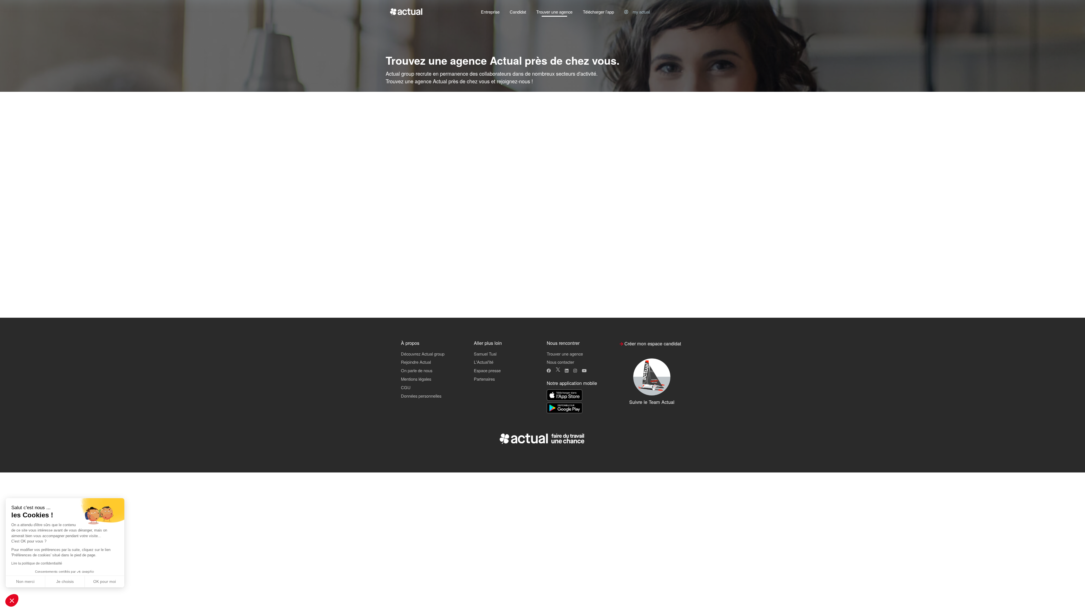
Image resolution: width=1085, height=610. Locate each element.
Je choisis (65, 581)
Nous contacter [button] (560, 362)
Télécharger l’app (598, 12)
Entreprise (490, 12)
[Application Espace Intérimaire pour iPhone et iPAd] (564, 395)
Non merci (25, 581)
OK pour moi (104, 581)
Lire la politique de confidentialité (36, 563)
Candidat (518, 12)
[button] (12, 600)
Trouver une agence (554, 12)
